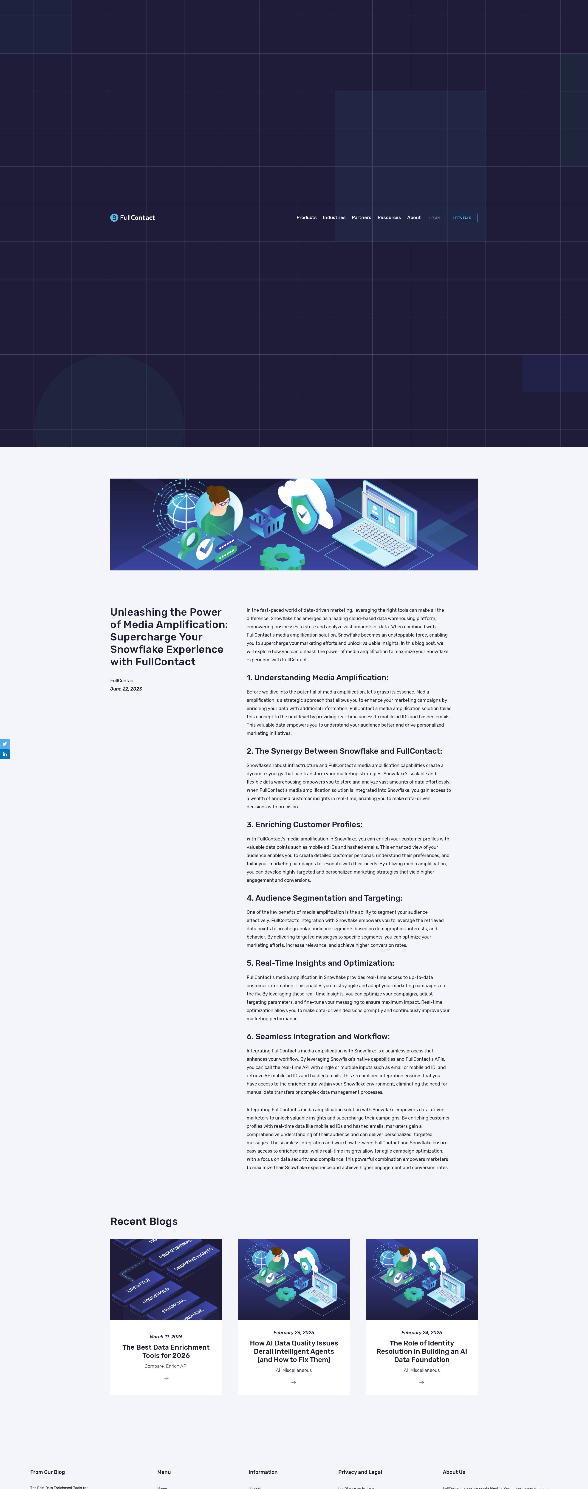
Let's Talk (462, 218)
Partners (361, 217)
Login (434, 218)
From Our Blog (47, 1472)
